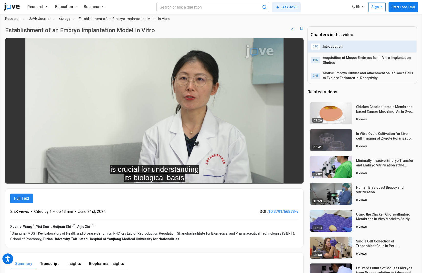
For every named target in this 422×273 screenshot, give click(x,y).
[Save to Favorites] (302, 28)
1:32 (315, 60)
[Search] (264, 7)
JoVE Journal (40, 19)
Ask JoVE (289, 7)
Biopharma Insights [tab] (106, 263)
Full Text (21, 198)
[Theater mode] (296, 176)
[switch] (246, 176)
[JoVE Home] (12, 7)
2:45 (315, 75)
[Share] (293, 28)
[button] (296, 45)
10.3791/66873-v (283, 211)
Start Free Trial (403, 7)
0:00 (315, 46)
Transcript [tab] (49, 263)
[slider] (127, 176)
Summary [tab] (23, 263)
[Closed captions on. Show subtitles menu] (284, 176)
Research (13, 19)
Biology (65, 19)
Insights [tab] (73, 263)
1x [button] (275, 176)
